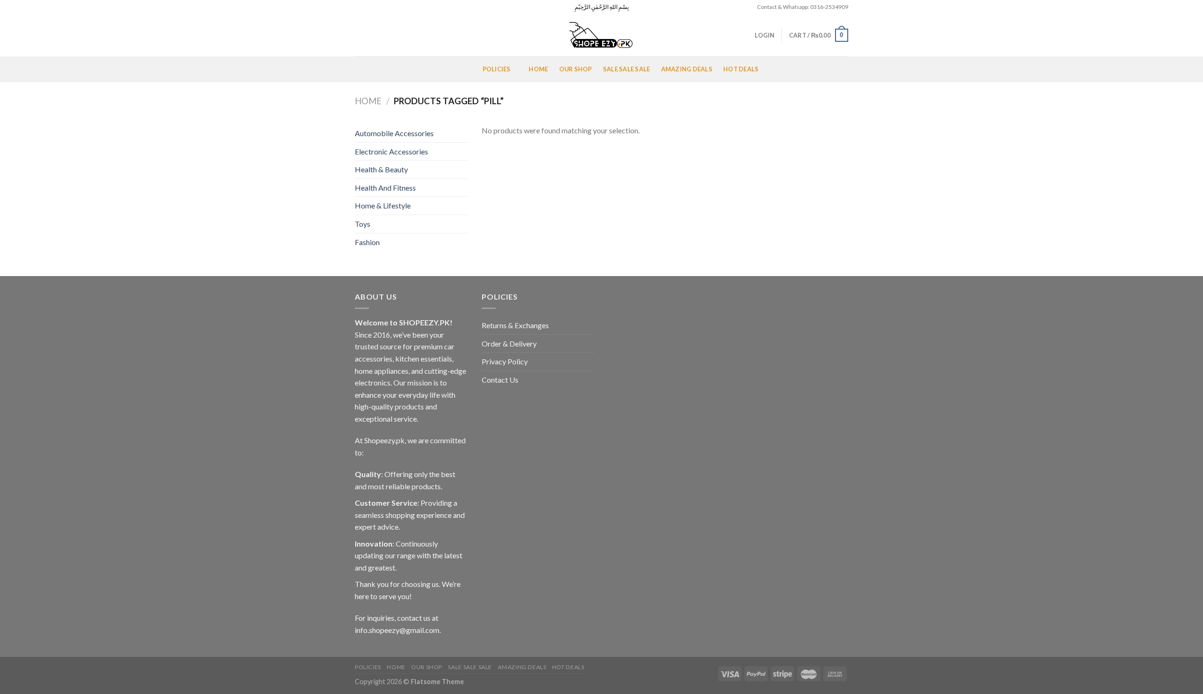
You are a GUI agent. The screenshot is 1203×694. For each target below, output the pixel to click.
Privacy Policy (505, 361)
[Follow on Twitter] (377, 7)
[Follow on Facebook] (359, 7)
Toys (362, 223)
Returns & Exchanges (515, 325)
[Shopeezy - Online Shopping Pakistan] (601, 35)
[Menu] (366, 69)
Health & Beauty (381, 169)
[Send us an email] (386, 7)
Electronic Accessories (391, 151)
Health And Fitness (385, 187)
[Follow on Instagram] (368, 7)
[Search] (358, 35)
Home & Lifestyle (383, 205)
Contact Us (500, 379)
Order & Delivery (509, 343)
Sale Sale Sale (626, 69)
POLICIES (497, 69)
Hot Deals (740, 69)
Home (538, 69)
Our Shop (575, 69)
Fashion (367, 242)
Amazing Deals (686, 69)
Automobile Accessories (394, 133)
